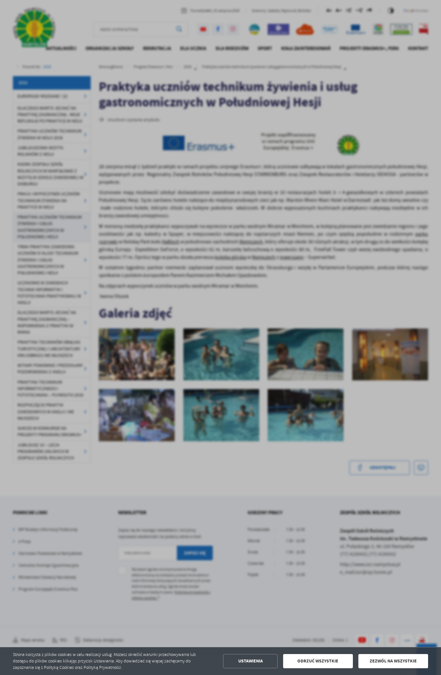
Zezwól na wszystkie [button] (393, 661)
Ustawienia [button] (250, 661)
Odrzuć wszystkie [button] (317, 661)
